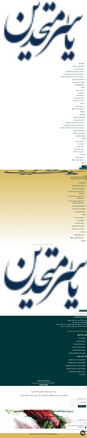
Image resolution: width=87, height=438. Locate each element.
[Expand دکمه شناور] (86, 431)
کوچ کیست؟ (81, 93)
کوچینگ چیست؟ (80, 90)
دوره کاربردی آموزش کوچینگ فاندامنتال (75, 71)
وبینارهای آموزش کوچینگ (78, 79)
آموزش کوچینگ (80, 95)
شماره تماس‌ (83, 402)
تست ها (82, 103)
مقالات (82, 87)
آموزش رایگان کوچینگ (78, 69)
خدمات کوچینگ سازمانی (78, 82)
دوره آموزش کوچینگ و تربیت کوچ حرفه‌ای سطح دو (72, 76)
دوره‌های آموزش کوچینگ (78, 66)
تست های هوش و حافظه (78, 109)
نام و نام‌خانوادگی (81, 399)
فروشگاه (82, 112)
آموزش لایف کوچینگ (79, 98)
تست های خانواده (79, 106)
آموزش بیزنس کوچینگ (78, 100)
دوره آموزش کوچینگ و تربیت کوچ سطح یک (73, 74)
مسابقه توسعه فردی (79, 85)
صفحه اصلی (81, 63)
